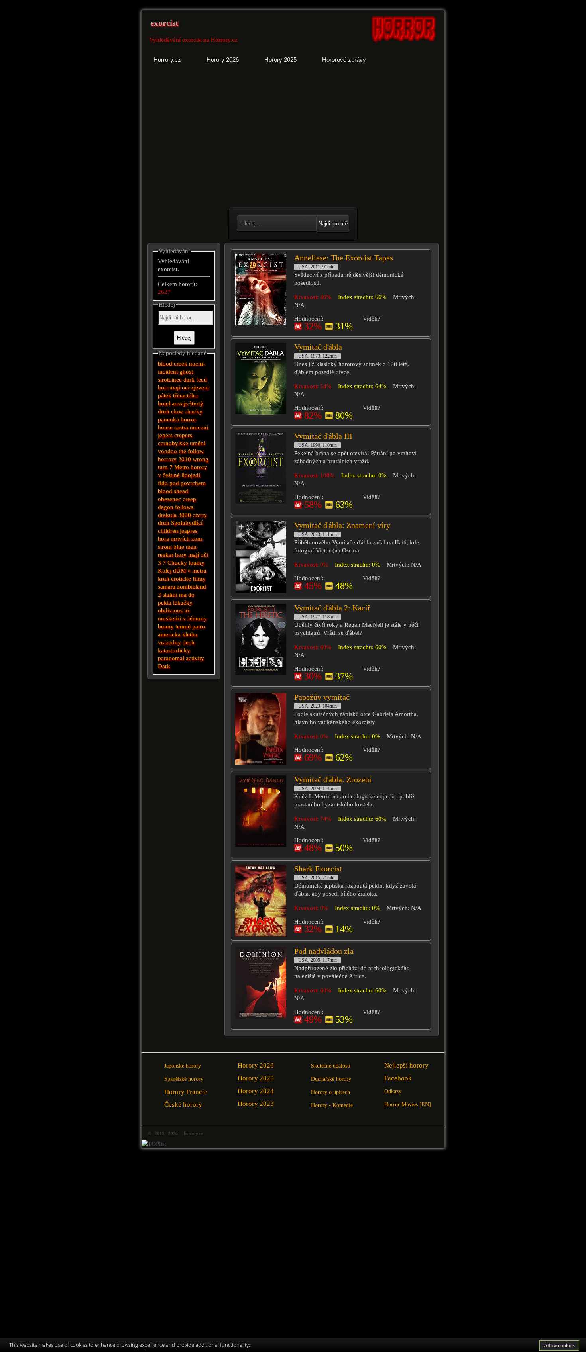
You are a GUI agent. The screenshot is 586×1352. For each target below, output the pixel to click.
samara (166, 586)
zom (196, 539)
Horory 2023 (256, 1103)
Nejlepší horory (406, 1065)
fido (163, 483)
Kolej (164, 570)
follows (184, 507)
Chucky (177, 563)
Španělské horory (183, 1079)
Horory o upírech (330, 1092)
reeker (165, 555)
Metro (181, 467)
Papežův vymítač (322, 697)
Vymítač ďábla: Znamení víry (342, 525)
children (168, 531)
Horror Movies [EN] (407, 1104)
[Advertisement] (218, 141)
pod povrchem (187, 483)
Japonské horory (182, 1066)
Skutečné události (330, 1066)
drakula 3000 (174, 515)
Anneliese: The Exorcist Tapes (343, 257)
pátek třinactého (178, 395)
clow (177, 411)
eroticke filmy (188, 578)
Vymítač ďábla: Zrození (333, 779)
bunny (166, 626)
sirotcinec (170, 379)
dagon (165, 507)
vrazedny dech (176, 642)
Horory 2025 (256, 1078)
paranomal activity (181, 658)
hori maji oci (173, 387)
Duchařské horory (331, 1079)
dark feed (195, 379)
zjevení (200, 387)
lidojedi (190, 475)
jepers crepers (175, 435)
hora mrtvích (174, 539)
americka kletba (177, 634)
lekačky (183, 602)
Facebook (398, 1078)
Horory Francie (185, 1092)
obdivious (170, 610)
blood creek (172, 363)
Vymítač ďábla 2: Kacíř (332, 607)
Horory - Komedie (332, 1105)
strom (165, 547)
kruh (163, 578)
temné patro (190, 626)
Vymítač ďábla (318, 346)
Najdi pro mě (333, 224)
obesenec (169, 499)
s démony (195, 618)
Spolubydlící (187, 523)
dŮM (179, 570)
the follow (191, 451)
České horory (183, 1104)
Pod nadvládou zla (324, 951)
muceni (199, 427)
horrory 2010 (174, 459)
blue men (185, 547)
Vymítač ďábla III (323, 436)
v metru (196, 570)
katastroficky (174, 650)
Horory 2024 (256, 1091)
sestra (181, 427)
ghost (186, 371)
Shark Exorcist (318, 868)
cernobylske (173, 443)
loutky (197, 563)
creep (189, 499)
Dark (164, 666)
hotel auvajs (173, 403)
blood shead (173, 491)
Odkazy (392, 1091)
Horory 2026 (256, 1065)
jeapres (188, 531)
